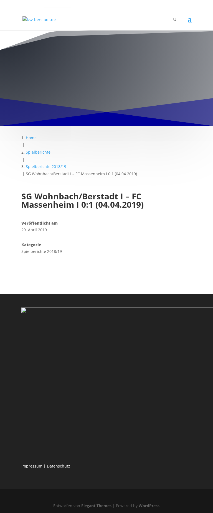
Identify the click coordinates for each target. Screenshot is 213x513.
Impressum (31, 466)
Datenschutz (58, 466)
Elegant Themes (96, 505)
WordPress (149, 505)
